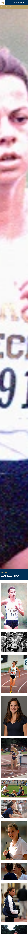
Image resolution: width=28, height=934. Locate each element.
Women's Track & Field (7, 7)
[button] (14, 3)
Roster (21, 7)
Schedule (16, 7)
